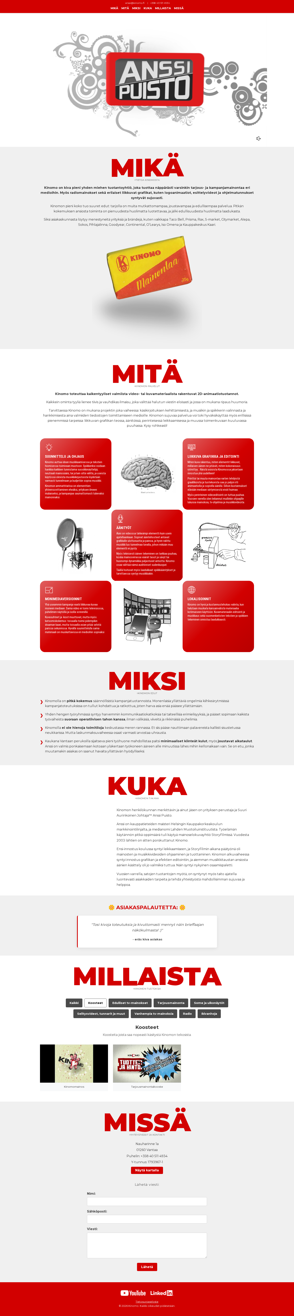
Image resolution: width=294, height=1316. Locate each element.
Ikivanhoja (209, 1014)
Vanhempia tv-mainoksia (154, 1014)
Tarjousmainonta (170, 1003)
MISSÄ (179, 8)
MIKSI (136, 8)
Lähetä (147, 1267)
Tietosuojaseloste (147, 1301)
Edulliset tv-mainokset (130, 1003)
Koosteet (95, 1003)
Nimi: (91, 1194)
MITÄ (125, 8)
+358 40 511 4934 (160, 2)
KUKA (148, 8)
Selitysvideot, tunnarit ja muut (101, 1014)
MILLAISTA (163, 8)
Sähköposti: (97, 1211)
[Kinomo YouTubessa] (133, 1293)
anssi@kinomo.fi (134, 2)
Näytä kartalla (147, 1170)
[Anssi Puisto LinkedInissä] (162, 1293)
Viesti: (92, 1229)
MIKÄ (114, 8)
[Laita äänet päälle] (258, 138)
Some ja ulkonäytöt (209, 1003)
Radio (187, 1014)
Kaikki (74, 1003)
